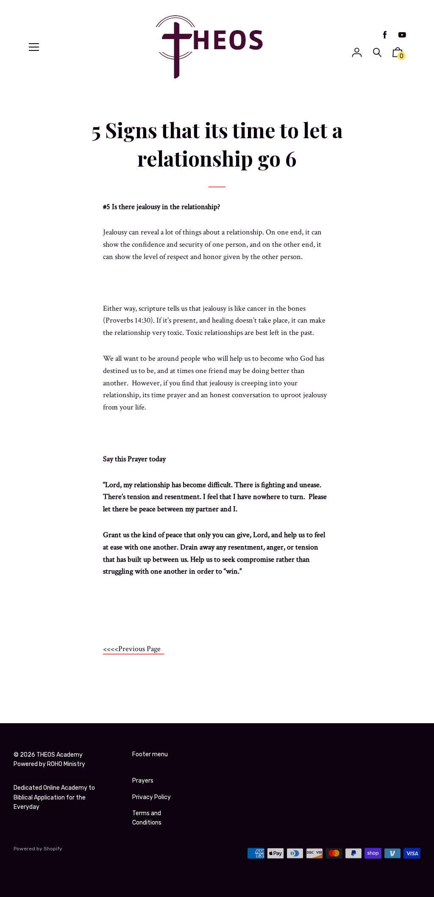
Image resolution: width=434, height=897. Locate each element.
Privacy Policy (151, 797)
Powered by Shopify (38, 849)
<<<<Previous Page (133, 649)
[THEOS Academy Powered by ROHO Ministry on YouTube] (402, 35)
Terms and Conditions (146, 818)
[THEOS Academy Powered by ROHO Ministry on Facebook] (384, 35)
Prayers (142, 780)
